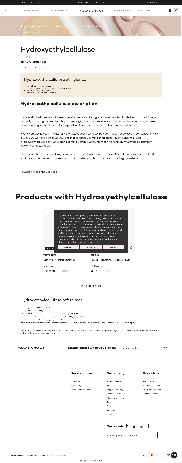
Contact (110, 414)
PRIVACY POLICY (33, 455)
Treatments (49, 255)
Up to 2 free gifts (151, 2)
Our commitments (84, 373)
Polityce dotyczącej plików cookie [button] (85, 242)
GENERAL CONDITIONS (18, 455)
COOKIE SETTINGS (60, 455)
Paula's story (75, 385)
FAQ (108, 385)
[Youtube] (141, 426)
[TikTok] (126, 426)
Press (109, 406)
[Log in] (170, 10)
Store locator (112, 410)
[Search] (5, 10)
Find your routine (150, 381)
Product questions (114, 381)
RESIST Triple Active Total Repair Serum (110, 259)
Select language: (115, 435)
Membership (123, 10)
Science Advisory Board (80, 390)
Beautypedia (58, 10)
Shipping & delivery (115, 390)
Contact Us (144, 10)
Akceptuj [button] (91, 247)
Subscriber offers (150, 394)
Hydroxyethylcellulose (87, 26)
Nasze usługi (116, 373)
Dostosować (69, 247)
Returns (110, 402)
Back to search (32, 32)
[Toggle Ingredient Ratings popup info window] (30, 57)
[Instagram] (134, 426)
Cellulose (51, 171)
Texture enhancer (60, 26)
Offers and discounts (152, 390)
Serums (95, 255)
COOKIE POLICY (47, 455)
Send (165, 347)
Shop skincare (30, 10)
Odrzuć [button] (113, 247)
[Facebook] (148, 426)
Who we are (75, 381)
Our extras (151, 373)
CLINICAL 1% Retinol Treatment (59, 259)
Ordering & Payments (116, 394)
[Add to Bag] (131, 247)
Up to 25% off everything (30, 2)
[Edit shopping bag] (176, 10)
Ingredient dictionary (34, 26)
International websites (116, 398)
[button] (174, 455)
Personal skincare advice (153, 385)
